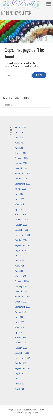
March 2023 (20, 338)
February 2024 (21, 281)
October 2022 (21, 363)
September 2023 (22, 307)
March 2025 (20, 214)
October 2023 (21, 302)
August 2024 (20, 250)
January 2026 (21, 163)
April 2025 (20, 209)
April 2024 (20, 271)
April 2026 (20, 148)
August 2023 (20, 312)
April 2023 (20, 332)
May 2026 (19, 143)
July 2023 (19, 317)
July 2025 (19, 194)
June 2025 (19, 199)
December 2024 (22, 230)
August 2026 (20, 127)
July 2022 (19, 378)
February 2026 (21, 158)
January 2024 (21, 286)
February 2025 (21, 220)
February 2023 (21, 343)
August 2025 (20, 189)
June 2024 (19, 261)
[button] (49, 3)
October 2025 (21, 178)
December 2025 (22, 168)
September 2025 (22, 184)
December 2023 (22, 291)
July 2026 (19, 132)
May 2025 (19, 204)
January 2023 (21, 348)
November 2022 (22, 358)
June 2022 (19, 384)
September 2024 (22, 245)
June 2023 (19, 322)
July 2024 (19, 255)
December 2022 (22, 353)
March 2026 (20, 153)
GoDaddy (34, 412)
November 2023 (22, 296)
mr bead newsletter (16, 13)
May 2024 (19, 266)
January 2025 (21, 225)
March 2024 (20, 276)
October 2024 (21, 240)
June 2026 (19, 138)
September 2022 (22, 368)
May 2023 (19, 327)
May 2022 (19, 389)
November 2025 (22, 173)
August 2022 (20, 373)
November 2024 (22, 235)
